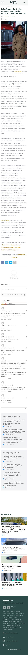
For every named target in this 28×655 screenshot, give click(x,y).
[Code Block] (16, 295)
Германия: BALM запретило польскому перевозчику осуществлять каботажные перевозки (11, 475)
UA (24, 2)
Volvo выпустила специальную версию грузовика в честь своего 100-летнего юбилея (13, 483)
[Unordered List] (12, 295)
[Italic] (5, 295)
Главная (3, 7)
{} (19, 294)
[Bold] (3, 295)
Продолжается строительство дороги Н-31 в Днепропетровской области (13, 458)
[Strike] (8, 295)
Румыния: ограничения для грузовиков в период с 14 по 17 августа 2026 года (12, 466)
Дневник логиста (9, 7)
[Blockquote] (14, 295)
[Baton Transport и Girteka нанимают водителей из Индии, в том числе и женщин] (2, 262)
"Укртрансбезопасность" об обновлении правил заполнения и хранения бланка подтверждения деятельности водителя (13, 440)
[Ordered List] (10, 295)
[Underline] (6, 295)
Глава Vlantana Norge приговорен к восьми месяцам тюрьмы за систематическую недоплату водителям (13, 422)
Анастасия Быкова (10, 16)
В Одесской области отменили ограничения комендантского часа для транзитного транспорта (14, 431)
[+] (21, 294)
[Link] (18, 295)
